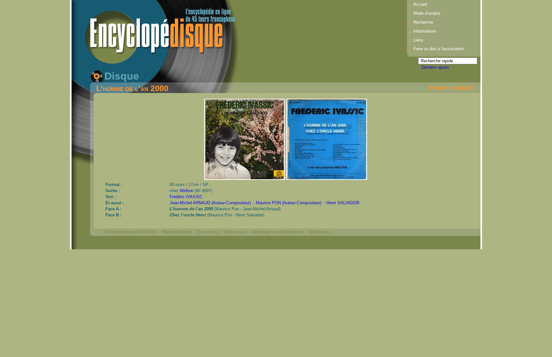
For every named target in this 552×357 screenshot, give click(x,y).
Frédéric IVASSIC (452, 88)
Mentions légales (177, 232)
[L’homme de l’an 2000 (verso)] (326, 178)
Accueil (420, 4)
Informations (424, 31)
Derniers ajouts (435, 67)
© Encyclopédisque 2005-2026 (130, 232)
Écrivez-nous (235, 232)
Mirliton (186, 190)
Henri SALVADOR (342, 202)
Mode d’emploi (426, 13)
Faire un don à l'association (438, 48)
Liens (418, 40)
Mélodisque (319, 232)
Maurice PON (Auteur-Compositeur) (288, 202)
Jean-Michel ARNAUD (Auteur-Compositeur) (210, 202)
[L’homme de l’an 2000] (245, 178)
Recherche (423, 22)
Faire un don (208, 232)
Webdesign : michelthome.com (277, 232)
